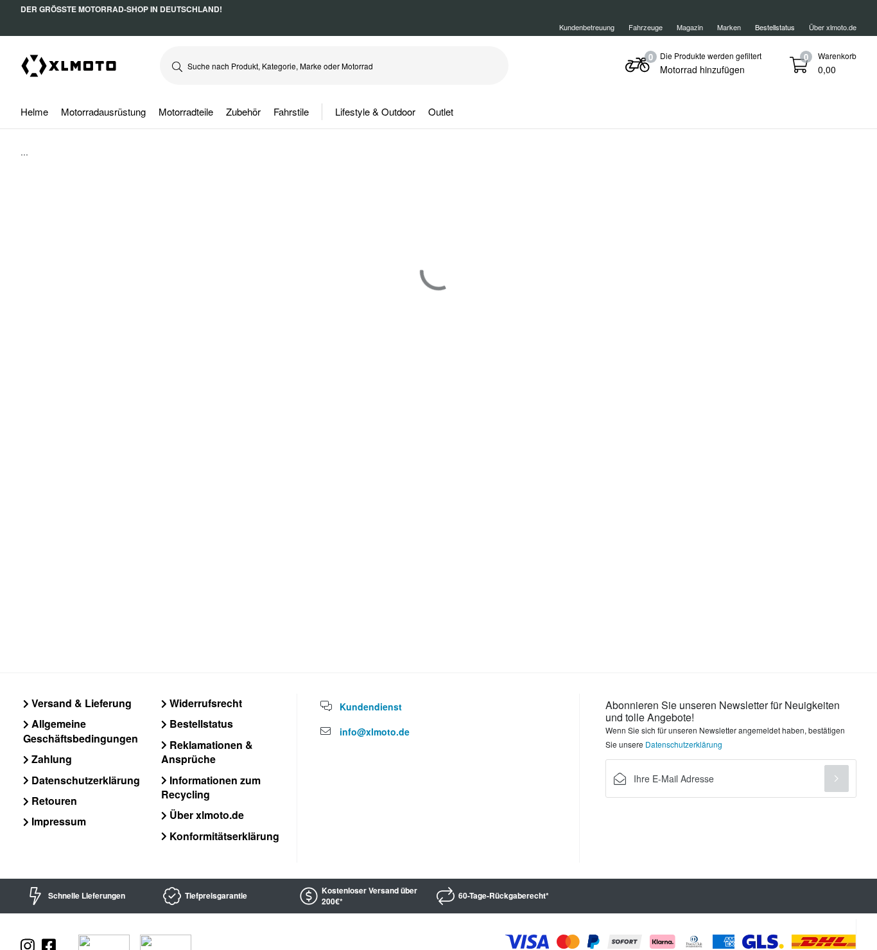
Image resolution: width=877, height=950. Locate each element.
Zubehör (243, 111)
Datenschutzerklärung (84, 780)
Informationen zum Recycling (211, 787)
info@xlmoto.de (375, 731)
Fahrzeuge (646, 27)
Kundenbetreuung (586, 27)
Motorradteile (186, 111)
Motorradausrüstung (103, 111)
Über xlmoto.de (832, 27)
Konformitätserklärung (223, 836)
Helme (34, 111)
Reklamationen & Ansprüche (207, 751)
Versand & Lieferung (80, 703)
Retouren (53, 800)
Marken (729, 27)
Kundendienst (371, 706)
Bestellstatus (200, 723)
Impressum (57, 821)
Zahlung (50, 759)
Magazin (690, 27)
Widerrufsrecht (204, 703)
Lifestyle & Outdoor (375, 111)
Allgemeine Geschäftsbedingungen (80, 730)
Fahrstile (291, 111)
